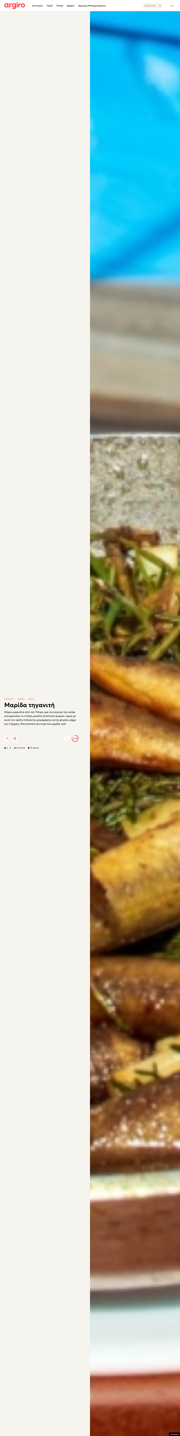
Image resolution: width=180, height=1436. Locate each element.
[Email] (46, 738)
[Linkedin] (31, 738)
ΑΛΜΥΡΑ (21, 699)
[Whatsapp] (38, 738)
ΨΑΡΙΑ (31, 699)
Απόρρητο (174, 1434)
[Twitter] (23, 738)
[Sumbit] (160, 6)
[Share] (7, 738)
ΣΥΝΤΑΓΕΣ (9, 699)
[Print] (15, 738)
